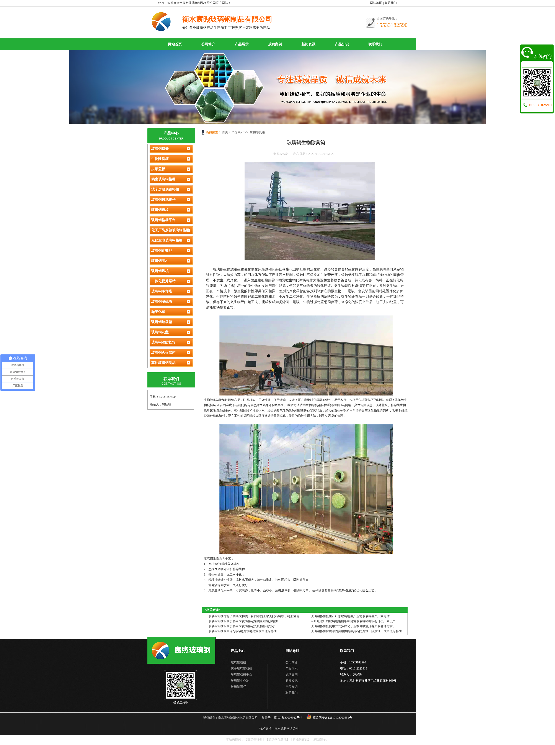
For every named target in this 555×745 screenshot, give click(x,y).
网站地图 (376, 3)
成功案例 (275, 44)
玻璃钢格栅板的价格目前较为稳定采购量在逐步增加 (243, 621)
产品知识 (342, 44)
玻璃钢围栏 (238, 686)
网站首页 (175, 44)
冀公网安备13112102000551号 (332, 717)
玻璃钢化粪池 (240, 680)
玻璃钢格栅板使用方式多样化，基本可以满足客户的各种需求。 (353, 626)
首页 (225, 132)
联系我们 (391, 3)
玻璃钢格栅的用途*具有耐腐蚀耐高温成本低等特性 (242, 631)
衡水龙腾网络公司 (286, 728)
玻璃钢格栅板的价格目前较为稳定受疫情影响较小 (241, 626)
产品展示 (242, 44)
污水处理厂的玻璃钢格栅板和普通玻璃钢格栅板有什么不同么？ (353, 621)
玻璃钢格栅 (238, 662)
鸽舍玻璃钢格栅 (241, 668)
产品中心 (171, 133)
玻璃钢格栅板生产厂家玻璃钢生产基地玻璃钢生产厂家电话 (350, 616)
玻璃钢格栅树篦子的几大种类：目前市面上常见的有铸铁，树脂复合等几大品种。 (263, 616)
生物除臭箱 (257, 132)
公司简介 (208, 44)
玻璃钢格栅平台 (241, 674)
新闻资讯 (308, 44)
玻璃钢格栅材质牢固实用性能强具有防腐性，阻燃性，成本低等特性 (356, 631)
